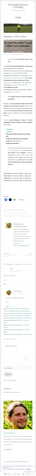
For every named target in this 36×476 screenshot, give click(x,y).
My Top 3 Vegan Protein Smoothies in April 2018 (11, 255)
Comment (26, 358)
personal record (8, 216)
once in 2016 (11, 150)
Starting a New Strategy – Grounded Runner (19, 311)
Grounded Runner (17, 54)
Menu (19, 17)
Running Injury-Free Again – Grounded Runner (20, 318)
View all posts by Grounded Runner (22, 245)
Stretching (9, 131)
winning (28, 216)
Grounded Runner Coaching (18, 5)
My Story (11, 210)
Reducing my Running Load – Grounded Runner (20, 334)
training (22, 216)
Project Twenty (19, 210)
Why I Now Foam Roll (28, 254)
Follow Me (8, 374)
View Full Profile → (8, 449)
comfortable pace (17, 141)
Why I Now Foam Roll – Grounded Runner (19, 308)
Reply (5, 284)
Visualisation (9, 129)
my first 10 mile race (15, 92)
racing (16, 216)
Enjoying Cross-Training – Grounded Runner (19, 315)
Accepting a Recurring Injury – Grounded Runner (20, 313)
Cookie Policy (28, 469)
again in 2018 (20, 150)
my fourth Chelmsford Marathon (19, 85)
